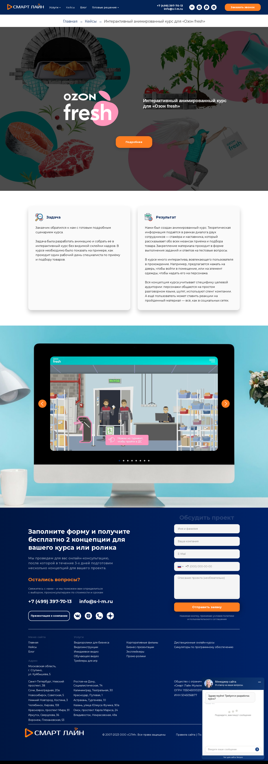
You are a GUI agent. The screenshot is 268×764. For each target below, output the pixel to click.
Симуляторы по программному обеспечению (203, 647)
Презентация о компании (49, 615)
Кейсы (70, 7)
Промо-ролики (136, 656)
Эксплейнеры (135, 651)
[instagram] (199, 7)
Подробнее (134, 142)
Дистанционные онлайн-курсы (194, 642)
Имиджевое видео (86, 651)
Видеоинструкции (86, 647)
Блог (83, 7)
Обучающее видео (86, 656)
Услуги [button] (53, 7)
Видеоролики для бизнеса (91, 642)
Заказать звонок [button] (243, 7)
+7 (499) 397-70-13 (170, 5)
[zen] (214, 7)
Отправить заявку (207, 607)
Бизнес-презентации (140, 647)
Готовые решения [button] (104, 7)
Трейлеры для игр (86, 660)
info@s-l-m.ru (173, 9)
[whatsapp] (206, 7)
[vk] (192, 7)
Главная (70, 21)
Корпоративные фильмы (142, 642)
